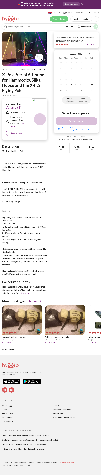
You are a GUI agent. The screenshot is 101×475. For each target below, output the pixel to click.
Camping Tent (24, 69)
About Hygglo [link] (8, 405)
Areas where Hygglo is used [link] (64, 417)
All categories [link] (7, 417)
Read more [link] (25, 293)
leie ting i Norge (17, 449)
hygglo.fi (54, 440)
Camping (11, 69)
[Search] (95, 26)
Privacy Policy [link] (7, 413)
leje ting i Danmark (20, 435)
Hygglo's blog (7, 421)
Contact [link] (96, 12)
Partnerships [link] (58, 413)
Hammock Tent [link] (38, 301)
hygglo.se (43, 444)
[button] (82, 4)
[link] (10, 19)
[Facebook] (4, 390)
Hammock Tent (40, 69)
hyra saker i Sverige (18, 444)
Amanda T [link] (13, 107)
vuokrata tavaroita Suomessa (23, 440)
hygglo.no (41, 449)
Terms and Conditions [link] (62, 409)
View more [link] (92, 44)
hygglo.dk (45, 435)
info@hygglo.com (67, 462)
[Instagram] (11, 390)
